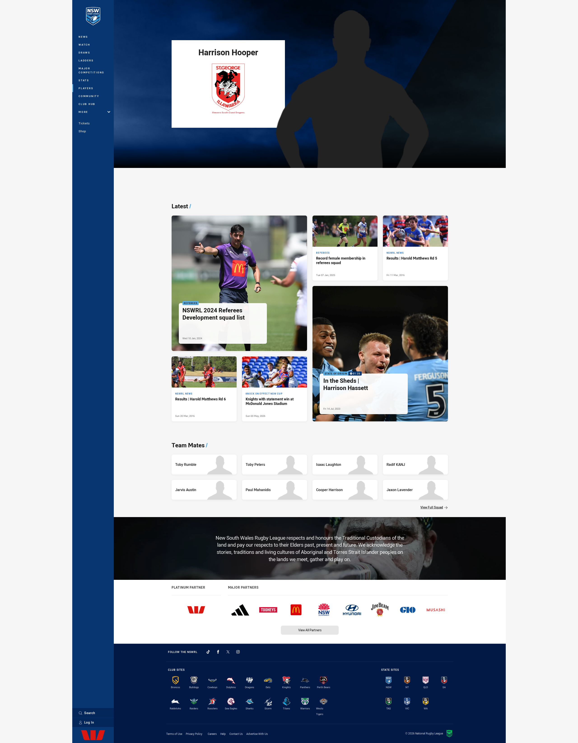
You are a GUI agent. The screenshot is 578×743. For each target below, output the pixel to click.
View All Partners (310, 630)
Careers (212, 734)
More (83, 112)
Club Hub (87, 104)
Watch (84, 44)
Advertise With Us (257, 734)
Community (89, 96)
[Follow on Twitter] (228, 652)
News (83, 36)
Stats (84, 80)
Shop (82, 131)
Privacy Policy (194, 734)
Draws (84, 52)
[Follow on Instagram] (238, 652)
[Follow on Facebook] (218, 652)
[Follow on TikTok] (208, 652)
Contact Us (236, 734)
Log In (89, 722)
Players (86, 88)
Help (223, 734)
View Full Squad (431, 507)
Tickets (84, 123)
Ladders (86, 60)
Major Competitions (91, 70)
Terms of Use (174, 734)
